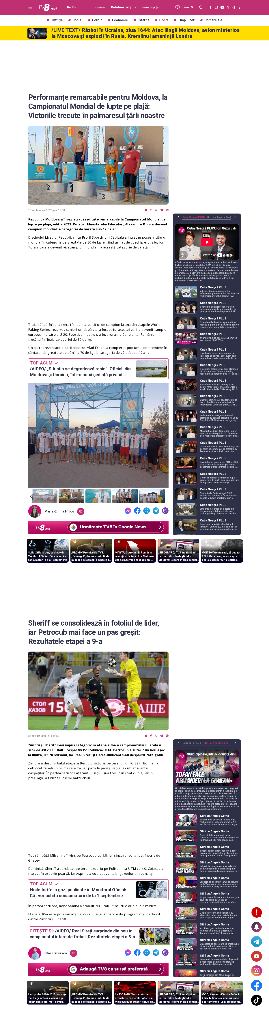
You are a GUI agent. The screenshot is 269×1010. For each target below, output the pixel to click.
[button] (98, 435)
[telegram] (161, 210)
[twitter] (155, 210)
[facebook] (151, 210)
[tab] (194, 218)
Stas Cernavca (55, 953)
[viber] (167, 210)
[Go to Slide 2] (71, 496)
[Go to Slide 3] (98, 496)
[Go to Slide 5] (152, 496)
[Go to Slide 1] (44, 496)
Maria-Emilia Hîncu (59, 511)
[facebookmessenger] (146, 210)
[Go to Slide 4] (125, 496)
